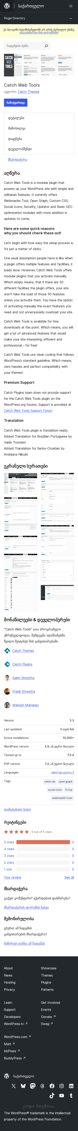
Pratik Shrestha (23, 691)
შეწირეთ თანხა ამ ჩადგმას (24, 943)
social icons (55, 789)
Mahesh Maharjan (25, 705)
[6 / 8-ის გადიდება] (69, 530)
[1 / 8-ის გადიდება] (32, 478)
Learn (8, 1003)
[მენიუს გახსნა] (71, 6)
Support (10, 1010)
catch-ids (49, 781)
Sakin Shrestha (23, 678)
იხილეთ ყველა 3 (62, 772)
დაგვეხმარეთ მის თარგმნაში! (39, 32)
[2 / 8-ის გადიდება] (32, 503)
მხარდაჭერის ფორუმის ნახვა (26, 907)
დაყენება (15, 139)
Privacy (9, 990)
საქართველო (23, 1076)
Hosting (9, 982)
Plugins (46, 982)
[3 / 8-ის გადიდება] (32, 541)
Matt (9, 1044)
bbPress (12, 1051)
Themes (47, 975)
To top (68, 789)
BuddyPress (15, 1058)
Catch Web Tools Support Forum (28, 411)
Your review (12, 877)
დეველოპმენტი (20, 149)
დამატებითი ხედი (17, 809)
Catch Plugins (22, 664)
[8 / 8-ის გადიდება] (69, 590)
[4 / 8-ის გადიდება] (32, 559)
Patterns (47, 990)
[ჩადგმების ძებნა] (46, 46)
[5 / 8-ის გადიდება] (69, 478)
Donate (48, 1017)
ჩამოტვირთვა (16, 102)
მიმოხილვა (16, 128)
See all (69, 877)
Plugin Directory (14, 18)
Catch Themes (28, 92)
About (8, 968)
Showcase (48, 968)
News (8, 975)
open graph (65, 781)
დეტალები (16, 118)
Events (46, 1010)
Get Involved (50, 1003)
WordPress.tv (16, 1024)
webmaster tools (62, 797)
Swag (47, 1024)
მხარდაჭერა (17, 159)
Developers (12, 1017)
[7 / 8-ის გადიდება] (69, 565)
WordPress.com (17, 1037)
